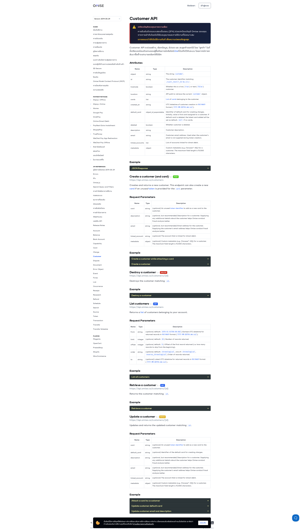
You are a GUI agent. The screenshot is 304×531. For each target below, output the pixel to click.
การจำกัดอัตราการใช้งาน (102, 191)
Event (95, 273)
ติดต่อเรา (191, 5)
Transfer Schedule (100, 329)
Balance (96, 235)
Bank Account (99, 239)
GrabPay (97, 117)
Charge (96, 252)
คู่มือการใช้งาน (98, 51)
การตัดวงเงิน (98, 38)
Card (95, 248)
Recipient (97, 295)
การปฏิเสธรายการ (100, 43)
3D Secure (97, 68)
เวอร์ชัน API (97, 221)
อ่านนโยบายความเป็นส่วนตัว (143, 524)
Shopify (96, 352)
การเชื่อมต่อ (97, 47)
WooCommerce (99, 356)
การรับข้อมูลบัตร (99, 73)
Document (97, 265)
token (152, 188)
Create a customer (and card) (149, 176)
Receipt (96, 290)
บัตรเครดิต (97, 204)
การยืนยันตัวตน (99, 208)
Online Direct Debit (101, 121)
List (94, 282)
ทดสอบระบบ (97, 195)
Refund (96, 299)
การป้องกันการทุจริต (101, 85)
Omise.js (96, 183)
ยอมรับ (203, 522)
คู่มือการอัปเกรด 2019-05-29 (104, 170)
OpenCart (97, 343)
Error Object (98, 269)
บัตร (176, 51)
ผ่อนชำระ (96, 151)
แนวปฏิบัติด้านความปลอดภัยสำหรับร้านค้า (108, 64)
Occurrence (98, 286)
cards (174, 99)
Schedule (96, 303)
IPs (94, 178)
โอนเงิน (95, 77)
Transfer (96, 325)
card (132, 188)
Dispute (96, 261)
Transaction (98, 320)
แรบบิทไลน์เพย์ (98, 155)
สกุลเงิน (96, 56)
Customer (97, 256)
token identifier (176, 208)
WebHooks (97, 217)
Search (96, 308)
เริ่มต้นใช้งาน (97, 30)
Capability (97, 243)
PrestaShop (98, 348)
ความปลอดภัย (98, 90)
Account (96, 231)
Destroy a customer (143, 272)
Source (96, 312)
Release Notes (99, 225)
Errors (95, 174)
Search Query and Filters (103, 187)
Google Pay (98, 113)
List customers (140, 303)
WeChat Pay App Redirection (105, 138)
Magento (97, 339)
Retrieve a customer (143, 385)
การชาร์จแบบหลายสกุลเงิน (103, 34)
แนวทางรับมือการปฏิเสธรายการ (105, 60)
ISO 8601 (201, 104)
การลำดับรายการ (99, 212)
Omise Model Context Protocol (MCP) (109, 81)
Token (95, 316)
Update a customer (143, 416)
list (142, 312)
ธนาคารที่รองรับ (99, 200)
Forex (95, 278)
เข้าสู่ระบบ (205, 5)
